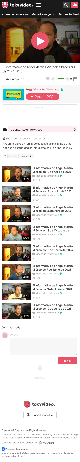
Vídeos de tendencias (15, 14)
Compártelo (17, 79)
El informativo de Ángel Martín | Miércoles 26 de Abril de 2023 (53, 209)
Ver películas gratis (43, 14)
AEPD (23, 455)
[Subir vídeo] (74, 5)
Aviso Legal (72, 434)
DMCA (74, 437)
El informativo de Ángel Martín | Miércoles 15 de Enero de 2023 (53, 248)
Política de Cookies (60, 437)
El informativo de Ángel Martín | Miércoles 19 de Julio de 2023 (53, 189)
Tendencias (27, 156)
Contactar (7, 434)
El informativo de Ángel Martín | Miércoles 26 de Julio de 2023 (53, 287)
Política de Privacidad (39, 437)
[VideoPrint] (46, 442)
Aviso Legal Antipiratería (15, 437)
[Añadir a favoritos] (48, 78)
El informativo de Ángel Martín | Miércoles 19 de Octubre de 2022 (53, 228)
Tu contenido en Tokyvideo (26, 434)
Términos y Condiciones (53, 434)
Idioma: (40, 415)
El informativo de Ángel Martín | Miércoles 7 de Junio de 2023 (53, 267)
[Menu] (38, 5)
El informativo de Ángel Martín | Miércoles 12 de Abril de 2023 (53, 169)
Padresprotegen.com (16, 448)
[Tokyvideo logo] (17, 5)
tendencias (24, 138)
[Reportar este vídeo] (75, 78)
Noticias (13, 156)
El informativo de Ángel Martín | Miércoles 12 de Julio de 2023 (53, 306)
